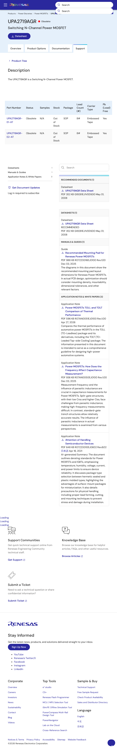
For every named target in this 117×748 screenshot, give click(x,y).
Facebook (19, 661)
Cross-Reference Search (55, 730)
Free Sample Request (87, 692)
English (80, 716)
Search (84, 5)
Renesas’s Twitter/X (25, 658)
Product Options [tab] (36, 48)
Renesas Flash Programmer (56, 697)
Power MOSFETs (41, 13)
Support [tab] (80, 48)
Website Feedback (77, 739)
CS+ (45, 692)
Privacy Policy (33, 739)
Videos (11, 722)
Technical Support (86, 687)
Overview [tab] (15, 48)
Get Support (15, 559)
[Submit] (58, 11)
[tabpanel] (58, 569)
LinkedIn (18, 669)
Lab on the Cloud (51, 725)
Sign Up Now (19, 647)
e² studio (47, 687)
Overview (12, 687)
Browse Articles (71, 556)
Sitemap (61, 739)
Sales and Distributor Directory (92, 702)
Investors (12, 697)
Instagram (19, 665)
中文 (79, 721)
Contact (12, 712)
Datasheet (21, 36)
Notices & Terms (16, 739)
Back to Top (113, 745)
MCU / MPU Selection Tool (55, 702)
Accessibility (49, 739)
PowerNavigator (50, 720)
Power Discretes (25, 13)
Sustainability (14, 707)
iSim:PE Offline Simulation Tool (57, 707)
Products (12, 13)
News (10, 702)
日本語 (80, 726)
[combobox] (84, 11)
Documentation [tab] (61, 48)
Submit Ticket (16, 600)
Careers (12, 692)
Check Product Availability (90, 697)
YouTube (18, 654)
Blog (10, 717)
